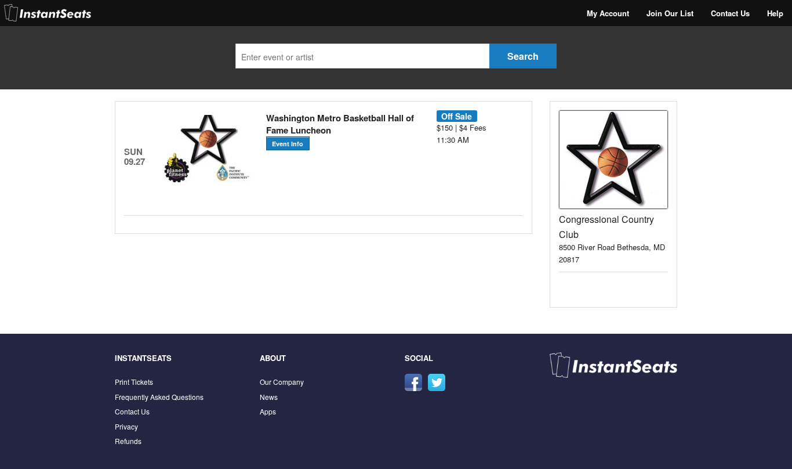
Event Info (287, 143)
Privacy (126, 426)
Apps (268, 411)
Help (775, 13)
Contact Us (730, 13)
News (269, 397)
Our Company (282, 382)
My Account (608, 13)
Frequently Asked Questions (159, 397)
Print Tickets (134, 382)
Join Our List (669, 13)
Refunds (128, 441)
